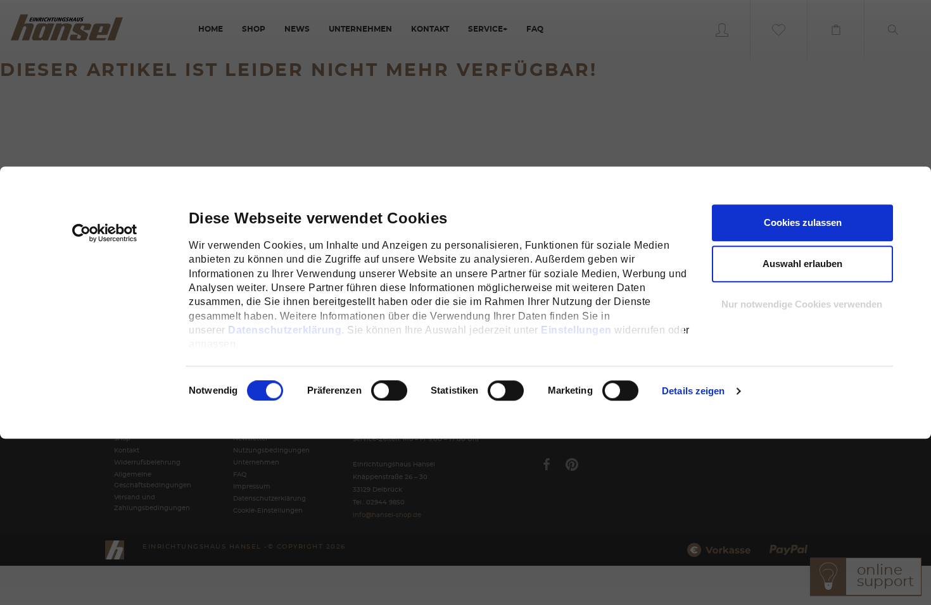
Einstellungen (576, 330)
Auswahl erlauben (802, 263)
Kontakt (126, 450)
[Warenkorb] (836, 29)
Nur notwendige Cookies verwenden (801, 304)
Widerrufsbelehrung (147, 462)
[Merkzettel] (779, 29)
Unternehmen (256, 462)
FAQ (239, 474)
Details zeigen (693, 390)
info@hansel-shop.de (387, 515)
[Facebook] (546, 464)
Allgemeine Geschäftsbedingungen (152, 480)
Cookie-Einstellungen (268, 511)
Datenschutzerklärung (284, 330)
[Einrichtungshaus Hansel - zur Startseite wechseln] (67, 26)
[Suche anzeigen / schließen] (893, 29)
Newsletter (250, 438)
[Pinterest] (572, 464)
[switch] (375, 390)
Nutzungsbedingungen (271, 450)
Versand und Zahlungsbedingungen (152, 502)
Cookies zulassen (803, 222)
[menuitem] (210, 30)
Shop (122, 438)
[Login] (722, 29)
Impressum (251, 486)
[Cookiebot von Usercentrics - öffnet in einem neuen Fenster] (104, 232)
